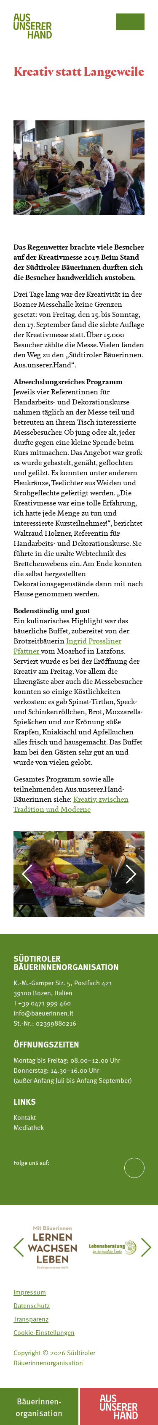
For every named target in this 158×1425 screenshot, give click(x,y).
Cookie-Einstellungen (44, 1332)
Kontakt (24, 1117)
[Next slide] (127, 874)
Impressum (29, 1292)
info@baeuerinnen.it (43, 1013)
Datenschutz (31, 1305)
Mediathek (28, 1127)
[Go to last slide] (31, 874)
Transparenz (30, 1319)
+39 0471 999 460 (43, 1003)
